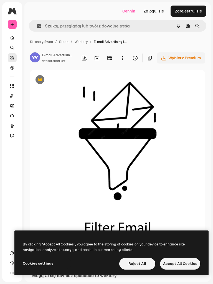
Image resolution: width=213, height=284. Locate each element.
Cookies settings (38, 263)
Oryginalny (68, 80)
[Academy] (12, 262)
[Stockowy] (12, 57)
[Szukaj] (12, 47)
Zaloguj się (154, 11)
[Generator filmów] (12, 115)
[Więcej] (12, 272)
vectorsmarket (53, 61)
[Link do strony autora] (35, 58)
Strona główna (41, 42)
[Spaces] (12, 95)
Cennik (128, 11)
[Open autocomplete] (36, 26)
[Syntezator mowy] (12, 125)
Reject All (137, 263)
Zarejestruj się (188, 11)
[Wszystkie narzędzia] (12, 85)
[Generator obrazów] (12, 105)
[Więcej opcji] (122, 58)
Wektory (81, 42)
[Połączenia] (12, 252)
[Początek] (12, 37)
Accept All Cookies (180, 263)
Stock (64, 42)
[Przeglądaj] (12, 67)
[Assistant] (12, 135)
